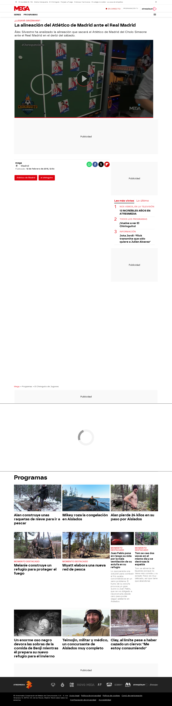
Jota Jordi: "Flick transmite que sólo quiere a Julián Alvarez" (135, 238)
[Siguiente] (156, 2)
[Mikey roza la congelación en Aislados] (86, 498)
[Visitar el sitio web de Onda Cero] (109, 685)
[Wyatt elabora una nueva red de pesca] (86, 545)
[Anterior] (16, 2)
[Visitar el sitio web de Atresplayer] (141, 685)
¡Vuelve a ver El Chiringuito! (129, 225)
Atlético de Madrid (26, 178)
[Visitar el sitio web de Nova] (81, 685)
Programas (31, 15)
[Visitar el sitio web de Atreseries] (100, 685)
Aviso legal (74, 696)
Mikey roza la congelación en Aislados (85, 517)
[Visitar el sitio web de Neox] (72, 685)
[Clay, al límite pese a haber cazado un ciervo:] (134, 623)
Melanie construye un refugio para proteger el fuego (35, 569)
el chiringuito (47, 178)
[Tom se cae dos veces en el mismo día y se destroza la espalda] (146, 539)
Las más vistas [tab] (124, 200)
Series (17, 15)
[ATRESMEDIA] (22, 685)
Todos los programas (133, 219)
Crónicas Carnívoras (82, 2)
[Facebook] (16, 165)
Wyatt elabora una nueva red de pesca (84, 567)
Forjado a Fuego (67, 2)
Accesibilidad (105, 700)
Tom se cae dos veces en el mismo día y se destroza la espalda (144, 559)
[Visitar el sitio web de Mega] (91, 685)
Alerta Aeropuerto (41, 2)
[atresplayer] (149, 9)
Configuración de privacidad (83, 700)
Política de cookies (111, 696)
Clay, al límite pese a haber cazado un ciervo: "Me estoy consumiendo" (134, 644)
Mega (16, 386)
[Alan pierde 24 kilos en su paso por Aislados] (134, 498)
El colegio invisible (99, 2)
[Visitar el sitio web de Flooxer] (154, 685)
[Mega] (31, 8)
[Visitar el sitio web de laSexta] (62, 685)
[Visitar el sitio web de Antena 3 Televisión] (53, 685)
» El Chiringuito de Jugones (46, 386)
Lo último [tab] (142, 200)
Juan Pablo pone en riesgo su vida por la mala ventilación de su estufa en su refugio (121, 560)
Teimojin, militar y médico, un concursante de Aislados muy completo (85, 644)
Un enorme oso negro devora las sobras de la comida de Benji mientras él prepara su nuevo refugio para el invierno (36, 648)
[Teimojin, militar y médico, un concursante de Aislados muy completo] (86, 623)
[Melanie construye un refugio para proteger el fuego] (37, 545)
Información (128, 232)
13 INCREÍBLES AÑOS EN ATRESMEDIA (135, 212)
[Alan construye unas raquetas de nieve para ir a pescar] (37, 498)
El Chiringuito (54, 2)
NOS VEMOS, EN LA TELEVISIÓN (137, 207)
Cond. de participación (132, 696)
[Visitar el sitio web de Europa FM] (118, 685)
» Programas (26, 386)
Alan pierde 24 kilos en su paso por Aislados (132, 517)
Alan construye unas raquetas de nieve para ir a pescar (37, 519)
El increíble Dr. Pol (26, 2)
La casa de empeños (115, 2)
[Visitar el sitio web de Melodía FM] (128, 685)
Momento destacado (27, 561)
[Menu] (155, 14)
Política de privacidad (91, 696)
